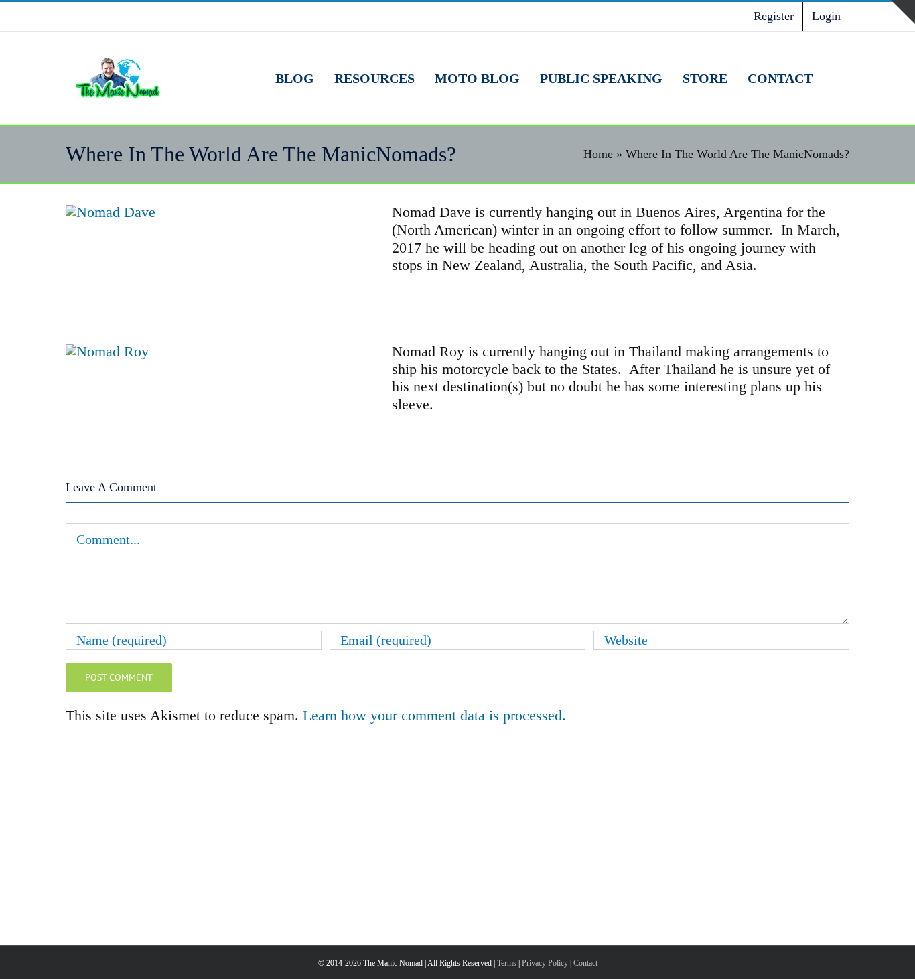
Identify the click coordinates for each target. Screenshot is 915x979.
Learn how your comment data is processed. (434, 715)
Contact (585, 963)
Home (598, 154)
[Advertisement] (457, 833)
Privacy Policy (545, 963)
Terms (506, 963)
